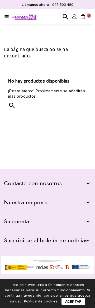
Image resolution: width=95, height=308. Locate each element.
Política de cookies (41, 301)
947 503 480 (47, 4)
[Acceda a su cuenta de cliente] (74, 17)
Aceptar (73, 301)
